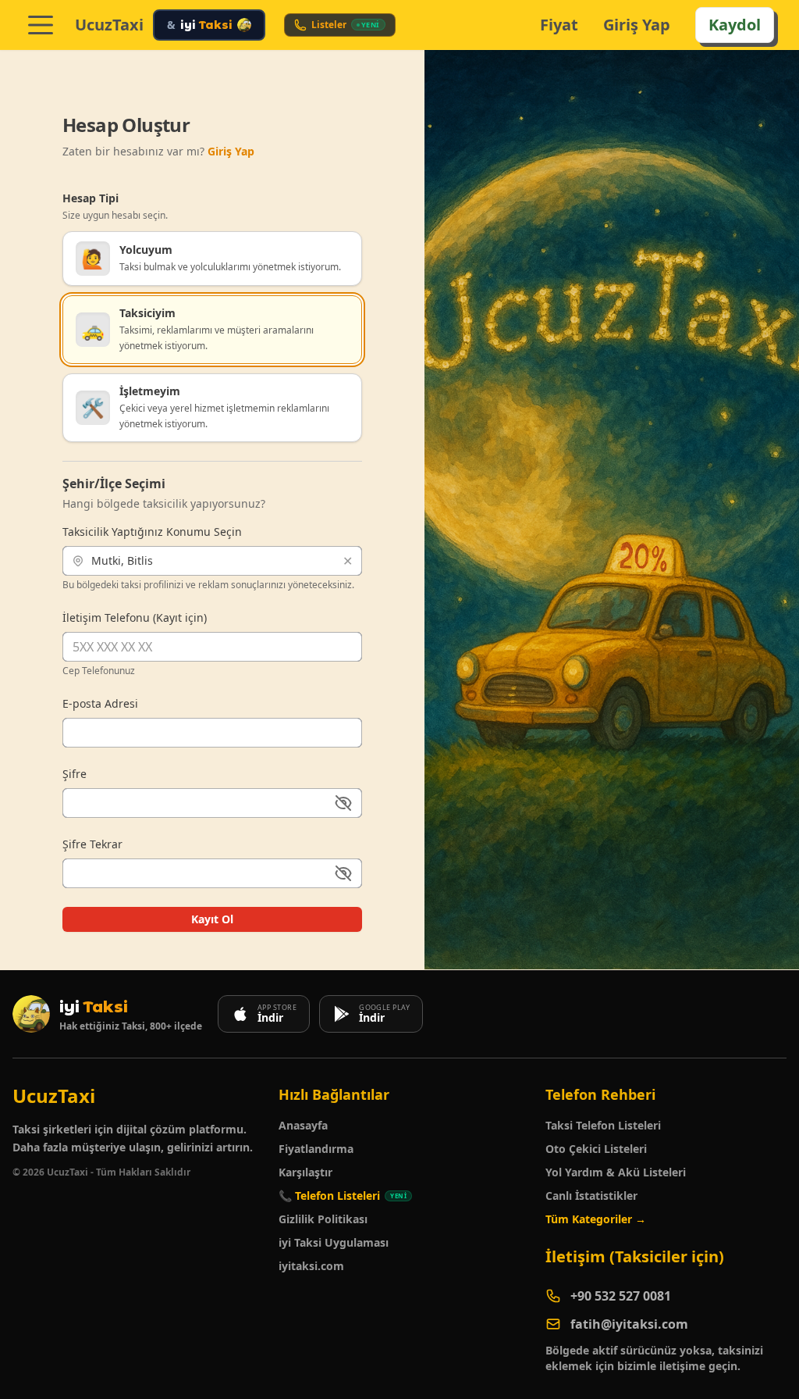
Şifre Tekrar (92, 844)
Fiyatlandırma (316, 1148)
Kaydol (734, 24)
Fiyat (559, 24)
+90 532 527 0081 (620, 1295)
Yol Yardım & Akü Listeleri (615, 1172)
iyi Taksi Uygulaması (334, 1242)
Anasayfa (303, 1125)
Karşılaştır (305, 1172)
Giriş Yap (636, 24)
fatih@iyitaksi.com (629, 1324)
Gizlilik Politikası (323, 1219)
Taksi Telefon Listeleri (603, 1125)
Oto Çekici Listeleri (596, 1148)
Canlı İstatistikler (591, 1195)
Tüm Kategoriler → (595, 1219)
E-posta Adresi (100, 703)
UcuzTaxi (109, 25)
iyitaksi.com (311, 1265)
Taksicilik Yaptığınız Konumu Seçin (152, 531)
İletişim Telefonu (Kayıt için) (134, 617)
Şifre (74, 773)
